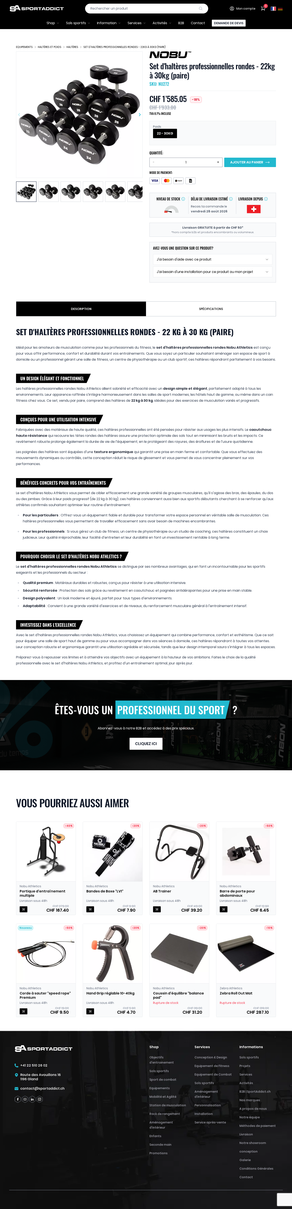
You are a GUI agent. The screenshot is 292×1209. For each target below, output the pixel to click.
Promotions (158, 1153)
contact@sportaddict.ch (42, 1088)
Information (107, 23)
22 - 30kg (165, 133)
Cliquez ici (146, 743)
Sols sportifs (76, 23)
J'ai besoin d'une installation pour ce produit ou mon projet (205, 271)
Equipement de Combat (213, 1074)
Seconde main (160, 1144)
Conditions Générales (256, 1168)
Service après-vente (210, 1122)
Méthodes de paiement (257, 1126)
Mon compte (245, 8)
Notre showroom (252, 1143)
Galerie (245, 1160)
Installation (204, 1114)
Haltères (72, 47)
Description (81, 309)
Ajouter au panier (246, 162)
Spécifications (211, 309)
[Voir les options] (90, 909)
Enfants (155, 1136)
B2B (181, 23)
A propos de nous (253, 1109)
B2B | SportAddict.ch (255, 1091)
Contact (198, 23)
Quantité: (156, 153)
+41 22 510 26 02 (33, 1065)
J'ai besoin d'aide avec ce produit (184, 259)
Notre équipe (249, 1117)
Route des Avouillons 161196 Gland (40, 1077)
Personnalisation (208, 1105)
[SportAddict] (36, 8)
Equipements (24, 47)
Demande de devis (228, 23)
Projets (244, 1066)
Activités (160, 23)
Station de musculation (167, 1105)
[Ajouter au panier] (23, 909)
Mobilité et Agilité (162, 1097)
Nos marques (249, 1100)
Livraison (246, 1134)
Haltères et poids (49, 47)
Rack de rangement (164, 1114)
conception (248, 1151)
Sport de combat (162, 1079)
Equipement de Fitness (212, 1066)
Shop (51, 23)
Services (135, 23)
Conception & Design (211, 1057)
